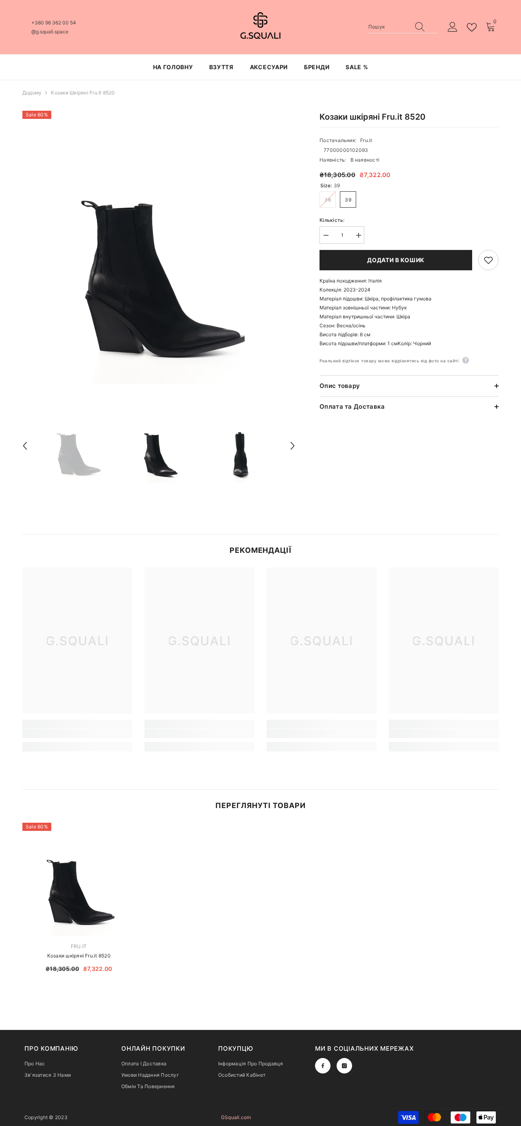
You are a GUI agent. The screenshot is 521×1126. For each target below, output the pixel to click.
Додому (32, 93)
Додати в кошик (396, 259)
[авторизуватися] (453, 27)
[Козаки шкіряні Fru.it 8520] (79, 879)
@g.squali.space (49, 31)
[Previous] (25, 446)
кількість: (332, 220)
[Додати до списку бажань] (488, 260)
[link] (77, 733)
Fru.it (366, 140)
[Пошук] (403, 27)
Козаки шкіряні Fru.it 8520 (79, 956)
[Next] (293, 446)
